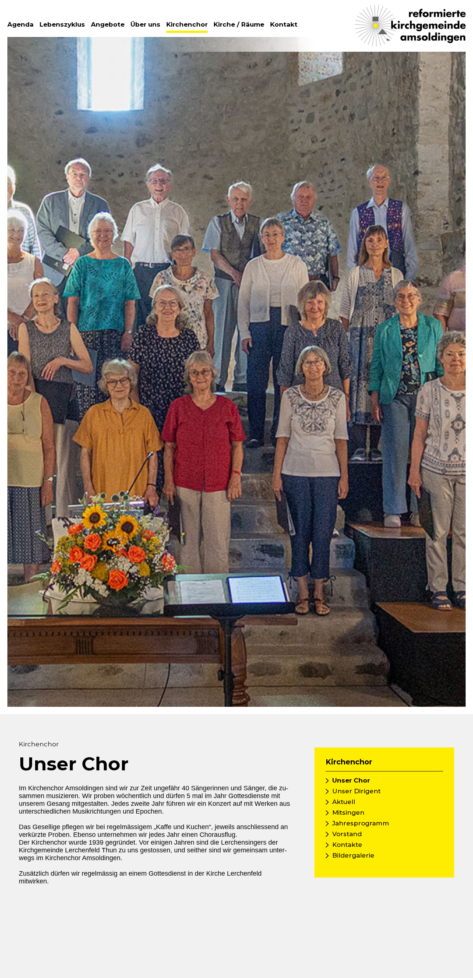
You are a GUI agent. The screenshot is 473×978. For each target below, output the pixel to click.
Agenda (20, 24)
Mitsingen (348, 812)
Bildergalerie (353, 855)
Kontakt (283, 24)
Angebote (108, 24)
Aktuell (343, 801)
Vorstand (347, 834)
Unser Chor (351, 780)
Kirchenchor (187, 24)
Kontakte (347, 844)
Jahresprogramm (360, 823)
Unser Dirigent (356, 791)
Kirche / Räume (239, 24)
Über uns (145, 24)
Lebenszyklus (62, 24)
